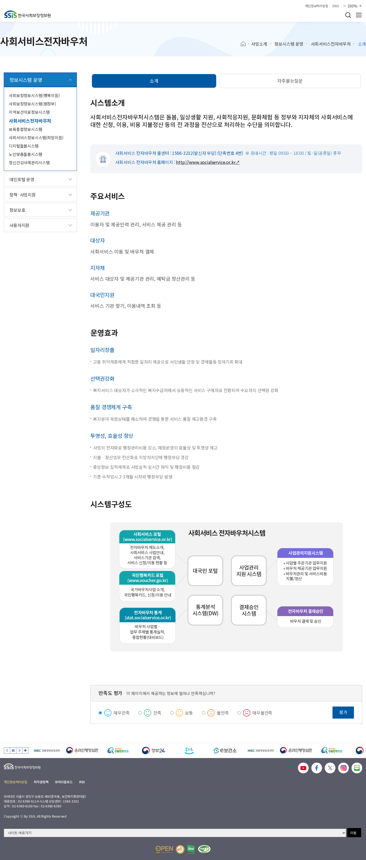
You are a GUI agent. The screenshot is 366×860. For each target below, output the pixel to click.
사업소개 (259, 44)
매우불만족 (262, 712)
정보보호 (17, 210)
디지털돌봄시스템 (24, 146)
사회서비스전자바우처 (330, 44)
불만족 (223, 712)
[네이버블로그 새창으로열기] (357, 768)
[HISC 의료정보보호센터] (47, 750)
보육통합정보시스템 (25, 129)
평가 (343, 712)
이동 (353, 832)
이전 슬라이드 (7, 750)
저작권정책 (41, 782)
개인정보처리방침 (316, 6)
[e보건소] (225, 750)
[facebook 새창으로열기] (316, 768)
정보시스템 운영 (288, 44)
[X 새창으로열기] (330, 768)
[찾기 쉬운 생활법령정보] (118, 750)
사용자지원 (19, 225)
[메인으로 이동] (27, 14)
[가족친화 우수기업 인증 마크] (180, 849)
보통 (189, 712)
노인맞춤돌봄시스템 (25, 154)
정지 (13, 750)
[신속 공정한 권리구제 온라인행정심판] (82, 750)
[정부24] (153, 750)
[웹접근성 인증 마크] (204, 849)
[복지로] (189, 750)
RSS (82, 782)
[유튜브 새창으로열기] (303, 768)
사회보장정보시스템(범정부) (32, 104)
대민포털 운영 (21, 179)
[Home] (245, 44)
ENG (336, 6)
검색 (348, 15)
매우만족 (121, 712)
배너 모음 (25, 750)
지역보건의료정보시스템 (29, 112)
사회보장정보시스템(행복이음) (34, 95)
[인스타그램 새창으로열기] (343, 768)
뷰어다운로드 (63, 782)
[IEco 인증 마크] (191, 849)
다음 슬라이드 (19, 750)
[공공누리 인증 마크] (164, 849)
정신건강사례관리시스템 (29, 162)
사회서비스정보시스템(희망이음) (36, 137)
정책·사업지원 (22, 194)
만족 (157, 712)
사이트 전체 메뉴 (359, 15)
